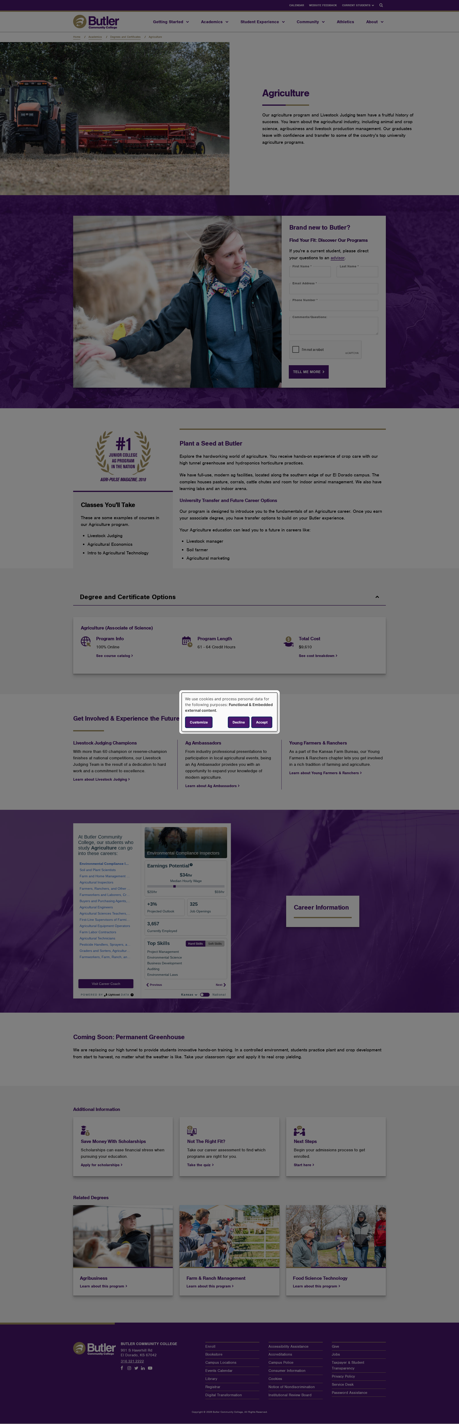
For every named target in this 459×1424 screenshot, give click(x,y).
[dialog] (229, 712)
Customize (199, 722)
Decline (239, 722)
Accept (262, 722)
